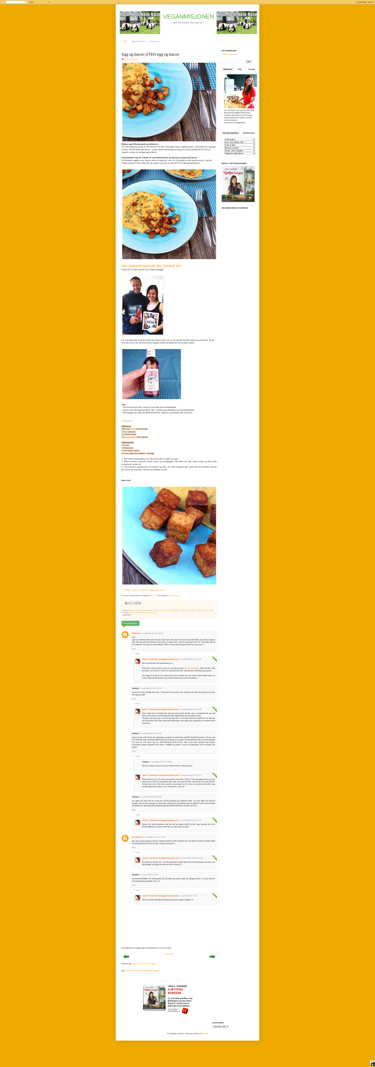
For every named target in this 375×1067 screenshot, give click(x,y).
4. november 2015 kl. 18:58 (161, 762)
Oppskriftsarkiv (138, 41)
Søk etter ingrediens (230, 133)
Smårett (193, 610)
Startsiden (169, 954)
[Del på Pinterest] (139, 603)
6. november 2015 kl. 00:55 (151, 797)
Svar (134, 649)
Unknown (136, 633)
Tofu (206, 610)
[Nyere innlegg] (126, 959)
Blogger (205, 1034)
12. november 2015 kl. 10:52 (191, 858)
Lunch (166, 610)
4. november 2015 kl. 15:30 (191, 659)
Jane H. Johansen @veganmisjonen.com (160, 659)
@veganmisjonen (174, 595)
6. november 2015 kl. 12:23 (191, 820)
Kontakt (252, 69)
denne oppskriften (192, 668)
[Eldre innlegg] (212, 959)
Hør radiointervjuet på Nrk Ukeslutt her (151, 266)
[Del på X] (133, 603)
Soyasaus (200, 610)
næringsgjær (130, 437)
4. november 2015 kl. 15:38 (191, 709)
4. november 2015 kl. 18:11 (150, 733)
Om (125, 41)
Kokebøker (155, 41)
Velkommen (227, 69)
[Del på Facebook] (126, 603)
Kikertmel (138, 610)
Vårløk (211, 610)
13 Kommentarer (131, 59)
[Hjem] (372, 1063)
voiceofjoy (136, 837)
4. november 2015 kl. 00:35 (152, 633)
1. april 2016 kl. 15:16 (188, 896)
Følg (239, 69)
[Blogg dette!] (136, 603)
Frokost (132, 610)
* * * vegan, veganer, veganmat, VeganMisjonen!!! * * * (145, 590)
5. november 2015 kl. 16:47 (191, 775)
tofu (132, 429)
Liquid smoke (158, 610)
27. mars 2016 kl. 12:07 (149, 875)
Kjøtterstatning (148, 610)
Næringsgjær (174, 610)
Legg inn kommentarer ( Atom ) (144, 964)
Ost (187, 610)
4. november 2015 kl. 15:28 (151, 688)
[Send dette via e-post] (129, 603)
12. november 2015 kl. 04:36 (153, 837)
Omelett (182, 610)
